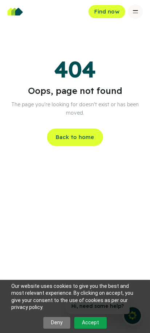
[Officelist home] (15, 12)
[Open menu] (135, 11)
